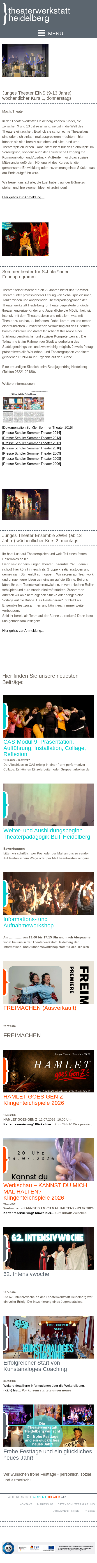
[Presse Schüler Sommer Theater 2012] (31, 443)
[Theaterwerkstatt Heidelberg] (42, 15)
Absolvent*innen (66, 1510)
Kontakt (26, 1504)
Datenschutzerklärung (76, 1504)
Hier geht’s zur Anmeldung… (23, 197)
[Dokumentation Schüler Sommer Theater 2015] (37, 427)
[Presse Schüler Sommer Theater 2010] (31, 448)
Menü (55, 33)
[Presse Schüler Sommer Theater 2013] (31, 438)
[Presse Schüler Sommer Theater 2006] (31, 464)
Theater (54, 1497)
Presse (89, 1510)
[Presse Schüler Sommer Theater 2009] (31, 453)
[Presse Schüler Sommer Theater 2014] (31, 433)
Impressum (45, 1504)
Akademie (40, 1497)
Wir (63, 1497)
